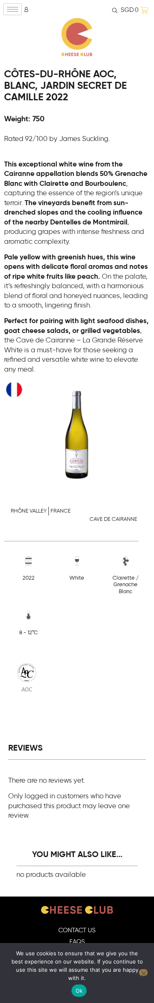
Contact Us (77, 930)
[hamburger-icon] (12, 9)
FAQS (77, 942)
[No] (143, 972)
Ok (79, 990)
